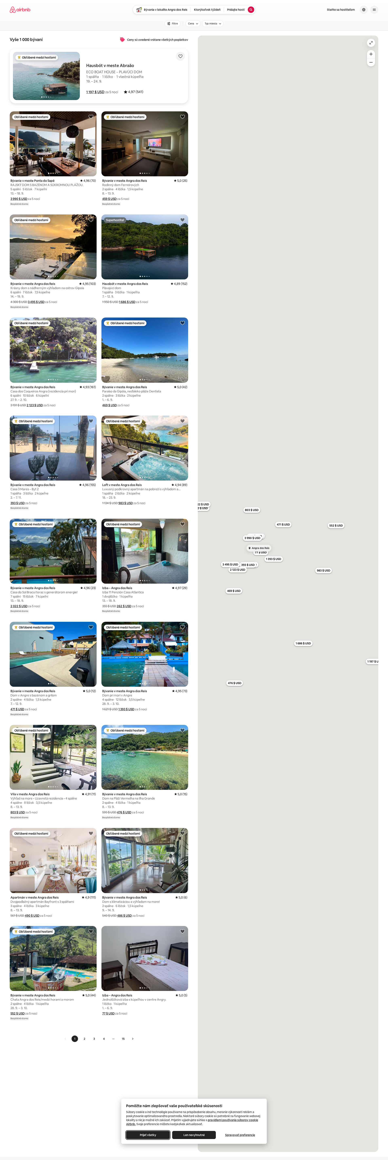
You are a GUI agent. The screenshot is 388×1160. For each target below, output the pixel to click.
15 (123, 1039)
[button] (95, 92)
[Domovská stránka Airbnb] (20, 10)
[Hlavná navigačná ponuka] (374, 10)
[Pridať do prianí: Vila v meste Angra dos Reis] (91, 730)
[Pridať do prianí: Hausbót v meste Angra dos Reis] (182, 219)
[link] (65, 1039)
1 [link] (74, 1039)
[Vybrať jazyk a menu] (364, 10)
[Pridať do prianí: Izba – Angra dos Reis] (182, 524)
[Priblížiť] (371, 54)
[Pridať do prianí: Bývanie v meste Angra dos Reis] (182, 116)
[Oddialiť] (371, 62)
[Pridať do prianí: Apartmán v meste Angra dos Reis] (91, 833)
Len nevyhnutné (194, 1135)
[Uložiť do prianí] (180, 56)
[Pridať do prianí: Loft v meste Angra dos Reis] (182, 421)
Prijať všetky (148, 1135)
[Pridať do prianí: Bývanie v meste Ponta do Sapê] (91, 116)
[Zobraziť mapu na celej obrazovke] (371, 43)
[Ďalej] (132, 1039)
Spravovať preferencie (240, 1135)
